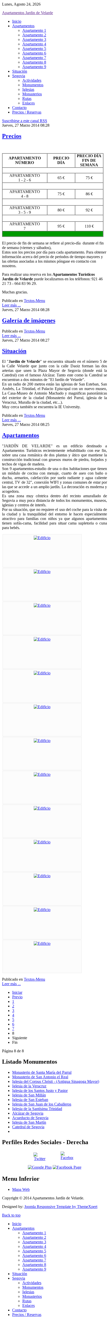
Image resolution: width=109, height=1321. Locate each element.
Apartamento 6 (34, 53)
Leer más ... (11, 305)
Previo (17, 997)
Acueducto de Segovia (30, 1118)
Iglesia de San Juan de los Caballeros (41, 1104)
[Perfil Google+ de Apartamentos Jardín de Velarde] (40, 1167)
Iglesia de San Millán (29, 1095)
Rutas (26, 98)
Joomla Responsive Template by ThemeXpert (60, 1206)
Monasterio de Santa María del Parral (41, 1072)
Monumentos (32, 85)
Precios (11, 136)
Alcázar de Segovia (27, 1113)
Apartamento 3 (34, 39)
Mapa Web (21, 1189)
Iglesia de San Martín (29, 1122)
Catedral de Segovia (28, 1127)
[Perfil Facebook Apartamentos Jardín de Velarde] (67, 1157)
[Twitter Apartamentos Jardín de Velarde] (40, 1157)
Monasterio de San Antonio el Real (40, 1077)
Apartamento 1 (34, 30)
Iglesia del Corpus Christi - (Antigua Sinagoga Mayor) (55, 1081)
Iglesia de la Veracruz (29, 1086)
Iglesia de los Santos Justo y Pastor (40, 1090)
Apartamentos (23, 26)
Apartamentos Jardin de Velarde (27, 13)
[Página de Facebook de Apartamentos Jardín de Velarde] (67, 1167)
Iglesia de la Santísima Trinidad (37, 1109)
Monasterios (32, 94)
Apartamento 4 (34, 44)
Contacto (19, 107)
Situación (19, 71)
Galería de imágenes (28, 320)
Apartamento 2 (34, 35)
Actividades (31, 80)
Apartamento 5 (34, 48)
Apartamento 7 (34, 58)
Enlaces (28, 103)
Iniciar (17, 992)
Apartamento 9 (34, 67)
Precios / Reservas (26, 112)
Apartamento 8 (34, 62)
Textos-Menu (34, 300)
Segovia (18, 76)
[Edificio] (42, 538)
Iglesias (28, 89)
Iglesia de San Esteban (30, 1099)
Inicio (16, 21)
